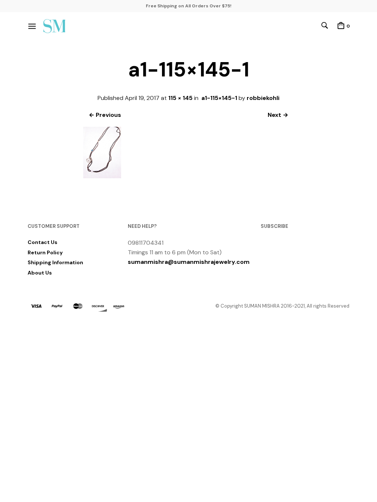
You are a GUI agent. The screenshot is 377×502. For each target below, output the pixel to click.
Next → (278, 115)
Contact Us (42, 242)
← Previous (105, 115)
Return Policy (45, 252)
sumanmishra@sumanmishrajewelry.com (189, 262)
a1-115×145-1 (219, 98)
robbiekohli (263, 98)
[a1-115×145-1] (104, 178)
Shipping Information (55, 262)
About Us (40, 272)
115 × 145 (180, 98)
